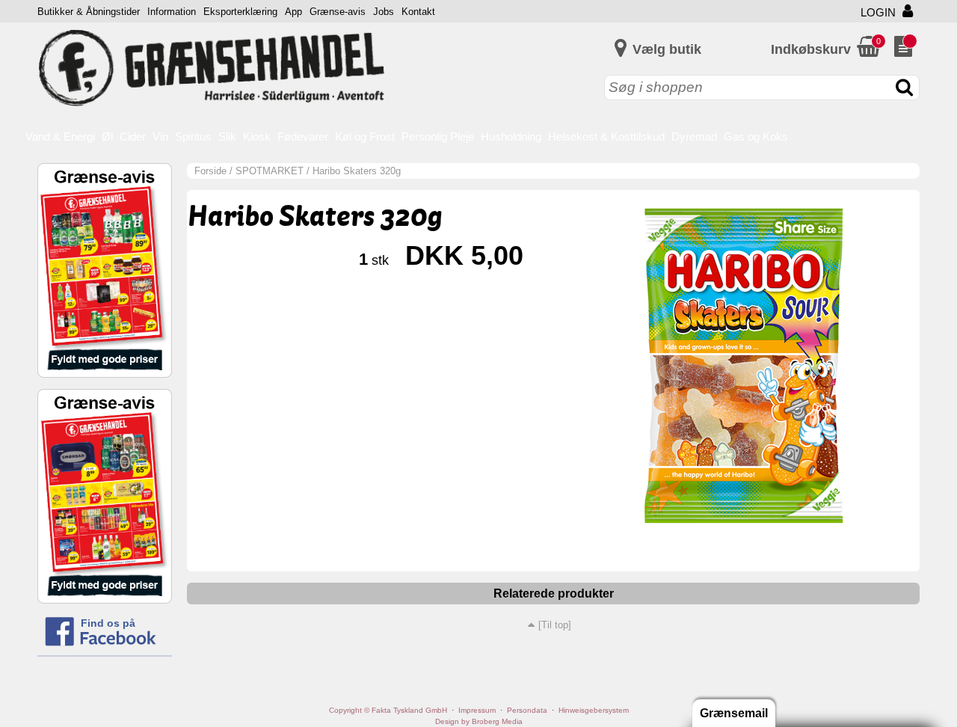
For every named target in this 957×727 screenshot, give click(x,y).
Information (171, 11)
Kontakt (418, 11)
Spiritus (193, 136)
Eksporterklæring (240, 11)
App (293, 11)
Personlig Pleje (437, 136)
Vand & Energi (60, 136)
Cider (133, 136)
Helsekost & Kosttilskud (606, 136)
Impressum (477, 710)
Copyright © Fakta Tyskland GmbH (388, 710)
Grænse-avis (338, 11)
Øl (107, 136)
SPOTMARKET (270, 171)
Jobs (383, 11)
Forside (210, 171)
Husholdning (511, 136)
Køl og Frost (365, 136)
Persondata (527, 710)
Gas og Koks (756, 136)
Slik (227, 136)
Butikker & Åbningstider (88, 11)
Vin (160, 136)
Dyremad (694, 136)
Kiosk (257, 136)
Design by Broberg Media (479, 721)
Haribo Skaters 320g (357, 171)
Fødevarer (302, 136)
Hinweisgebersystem (593, 710)
